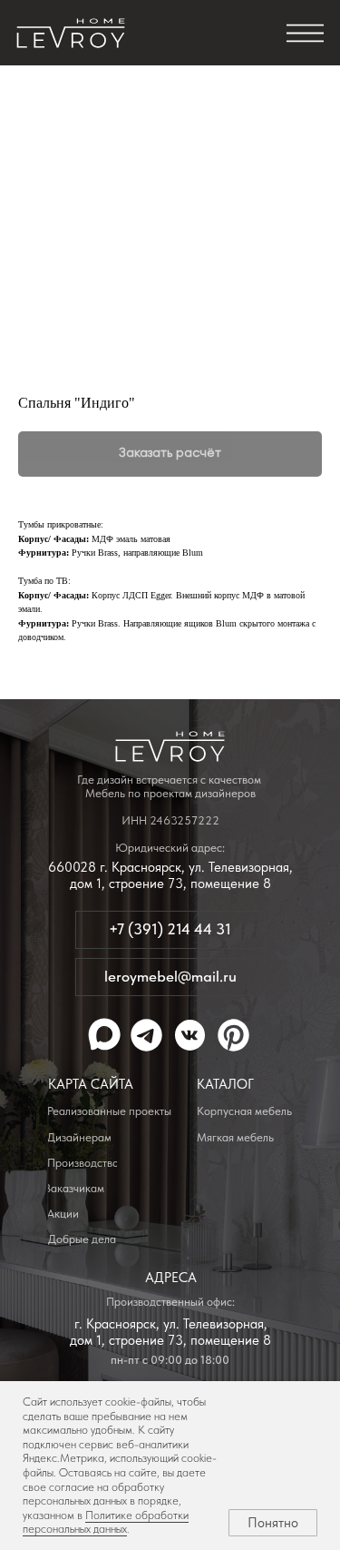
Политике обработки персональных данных (106, 1522)
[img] (70, 34)
